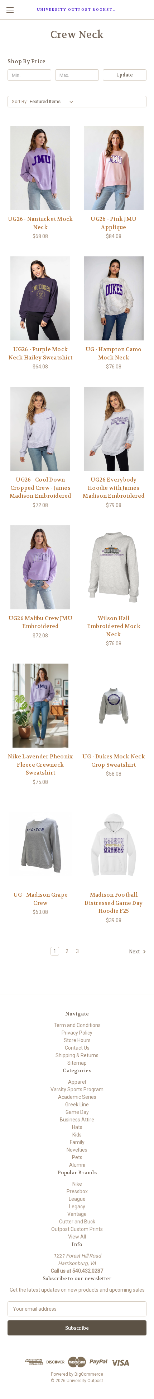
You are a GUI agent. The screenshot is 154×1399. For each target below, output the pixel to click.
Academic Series (77, 1097)
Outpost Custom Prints (77, 1229)
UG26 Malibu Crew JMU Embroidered (40, 622)
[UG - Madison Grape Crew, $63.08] (40, 844)
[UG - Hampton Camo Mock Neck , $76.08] (114, 298)
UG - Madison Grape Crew (40, 899)
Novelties (77, 1150)
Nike (77, 1184)
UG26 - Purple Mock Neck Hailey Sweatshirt (41, 353)
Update (124, 75)
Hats (77, 1127)
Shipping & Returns (77, 1055)
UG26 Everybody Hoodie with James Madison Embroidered (113, 487)
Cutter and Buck (77, 1221)
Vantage (77, 1214)
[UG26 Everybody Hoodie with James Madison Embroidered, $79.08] (114, 429)
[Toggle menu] (10, 10)
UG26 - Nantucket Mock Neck (40, 223)
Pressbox (77, 1191)
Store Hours (77, 1040)
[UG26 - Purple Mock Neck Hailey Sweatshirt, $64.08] (40, 298)
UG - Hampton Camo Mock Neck (113, 353)
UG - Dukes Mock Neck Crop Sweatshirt (113, 760)
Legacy (77, 1206)
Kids (77, 1135)
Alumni (77, 1165)
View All (77, 1237)
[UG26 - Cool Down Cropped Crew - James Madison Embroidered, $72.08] (40, 429)
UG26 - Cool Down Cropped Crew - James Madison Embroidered (40, 487)
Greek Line (77, 1104)
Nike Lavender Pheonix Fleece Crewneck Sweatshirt (40, 764)
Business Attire (77, 1120)
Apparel (77, 1082)
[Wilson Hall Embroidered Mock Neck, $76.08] (114, 567)
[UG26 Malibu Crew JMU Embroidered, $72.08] (40, 567)
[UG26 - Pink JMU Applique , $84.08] (114, 168)
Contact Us (77, 1048)
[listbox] (53, 101)
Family (77, 1142)
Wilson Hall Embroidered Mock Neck (113, 626)
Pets (77, 1157)
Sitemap (77, 1063)
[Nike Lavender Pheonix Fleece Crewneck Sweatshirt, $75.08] (40, 706)
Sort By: (20, 101)
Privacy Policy (77, 1033)
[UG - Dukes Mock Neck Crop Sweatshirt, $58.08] (114, 706)
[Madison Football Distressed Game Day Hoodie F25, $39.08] (114, 844)
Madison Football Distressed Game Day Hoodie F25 (114, 903)
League (77, 1199)
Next (135, 951)
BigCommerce (88, 1374)
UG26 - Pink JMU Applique (113, 223)
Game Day (77, 1112)
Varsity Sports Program (77, 1089)
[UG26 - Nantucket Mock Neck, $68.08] (40, 168)
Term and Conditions (77, 1025)
